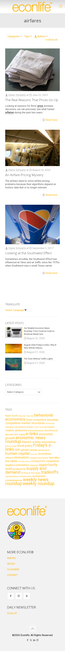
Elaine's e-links (31, 442)
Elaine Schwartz (17, 95)
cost (37, 427)
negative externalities (17, 465)
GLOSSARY (13, 569)
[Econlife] (32, 7)
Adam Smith (11, 415)
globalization (44, 450)
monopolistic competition (45, 461)
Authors (41, 36)
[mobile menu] (60, 6)
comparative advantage (45, 419)
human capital (17, 453)
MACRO (11, 558)
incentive (34, 454)
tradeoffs (49, 472)
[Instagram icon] (37, 640)
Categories (14, 36)
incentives (44, 453)
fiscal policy (24, 445)
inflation (9, 457)
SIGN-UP (12, 613)
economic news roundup (25, 439)
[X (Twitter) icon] (31, 640)
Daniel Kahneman (36, 430)
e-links (32, 433)
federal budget (11, 446)
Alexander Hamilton (25, 416)
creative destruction (16, 430)
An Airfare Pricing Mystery (24, 175)
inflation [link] (9, 112)
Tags (27, 36)
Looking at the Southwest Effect (28, 253)
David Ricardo (51, 430)
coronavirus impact (24, 427)
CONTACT (12, 575)
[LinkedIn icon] (34, 640)
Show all (52, 39)
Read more (51, 119)
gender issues (29, 449)
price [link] (40, 105)
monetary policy (24, 461)
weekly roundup (38, 483)
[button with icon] (10, 596)
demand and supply (15, 434)
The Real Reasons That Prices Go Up (31, 100)
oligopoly (34, 465)
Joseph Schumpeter (39, 457)
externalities (48, 442)
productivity (19, 468)
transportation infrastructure (18, 476)
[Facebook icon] (27, 640)
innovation (21, 457)
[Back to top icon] (32, 628)
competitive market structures (25, 423)
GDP (17, 449)
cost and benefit (47, 427)
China (29, 419)
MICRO (11, 563)
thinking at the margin (31, 473)
